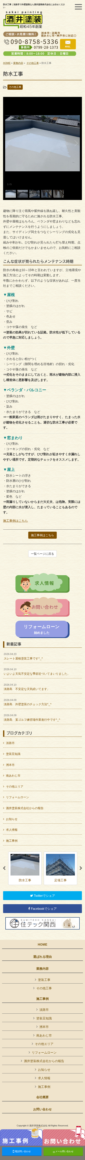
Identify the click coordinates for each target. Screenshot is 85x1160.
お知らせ (12, 819)
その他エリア (14, 786)
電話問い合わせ (22, 1151)
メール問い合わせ (64, 1151)
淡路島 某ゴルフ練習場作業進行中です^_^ (32, 717)
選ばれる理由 (42, 956)
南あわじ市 (13, 775)
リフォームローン (17, 797)
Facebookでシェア (43, 908)
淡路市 (10, 743)
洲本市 (10, 764)
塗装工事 (44, 979)
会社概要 (42, 1097)
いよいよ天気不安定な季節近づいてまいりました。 (37, 671)
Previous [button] (4, 868)
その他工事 (32, 63)
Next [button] (81, 868)
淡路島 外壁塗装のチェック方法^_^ (28, 702)
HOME (7, 63)
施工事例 (12, 840)
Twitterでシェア (44, 895)
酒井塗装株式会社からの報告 (25, 808)
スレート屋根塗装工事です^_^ (23, 656)
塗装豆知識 (13, 754)
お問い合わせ (42, 1109)
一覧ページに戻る (42, 553)
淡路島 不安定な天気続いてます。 (27, 687)
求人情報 (12, 829)
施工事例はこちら (15, 520)
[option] (25, 868)
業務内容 (18, 63)
